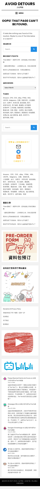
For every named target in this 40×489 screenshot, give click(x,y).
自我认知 (6, 115)
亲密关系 (24, 100)
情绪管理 (20, 108)
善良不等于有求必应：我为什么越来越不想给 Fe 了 (19, 77)
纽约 (11, 113)
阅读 (11, 117)
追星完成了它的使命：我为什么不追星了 (16, 74)
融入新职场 (14, 115)
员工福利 (15, 105)
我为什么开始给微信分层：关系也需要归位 (16, 70)
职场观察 (32, 113)
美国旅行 (17, 113)
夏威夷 (21, 105)
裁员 (20, 115)
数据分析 (6, 110)
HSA (28, 98)
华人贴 (10, 463)
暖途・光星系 (19, 110)
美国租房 (25, 113)
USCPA (5, 100)
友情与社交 (7, 105)
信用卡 (9, 103)
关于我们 (6, 320)
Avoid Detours (20, 3)
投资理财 (28, 108)
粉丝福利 (6, 113)
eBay (19, 98)
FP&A (24, 98)
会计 (4, 103)
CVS (15, 98)
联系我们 (6, 324)
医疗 (28, 103)
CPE (11, 98)
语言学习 (26, 115)
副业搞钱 (23, 103)
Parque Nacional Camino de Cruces (19, 378)
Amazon (6, 98)
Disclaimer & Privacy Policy (12, 309)
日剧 (11, 110)
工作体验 (13, 108)
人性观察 (32, 100)
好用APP (6, 108)
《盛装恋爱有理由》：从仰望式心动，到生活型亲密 (19, 66)
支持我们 (6, 316)
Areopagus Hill (12, 404)
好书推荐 (28, 105)
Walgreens (12, 100)
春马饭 (10, 449)
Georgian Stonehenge (15, 428)
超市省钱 (6, 117)
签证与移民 (28, 110)
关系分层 (16, 103)
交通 (18, 100)
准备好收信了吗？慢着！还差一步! (14, 313)
